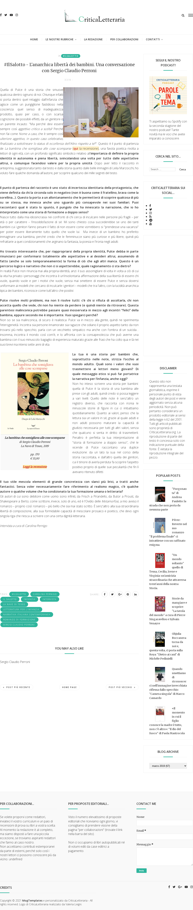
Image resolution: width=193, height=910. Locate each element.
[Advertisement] (168, 295)
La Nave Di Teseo (14, 604)
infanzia (29, 599)
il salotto (10, 599)
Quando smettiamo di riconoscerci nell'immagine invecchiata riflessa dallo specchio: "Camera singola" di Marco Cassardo (168, 683)
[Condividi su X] (112, 594)
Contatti (153, 39)
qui (76, 148)
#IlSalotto (70, 56)
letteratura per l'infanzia (21, 609)
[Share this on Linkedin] (135, 594)
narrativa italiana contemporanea (26, 614)
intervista (49, 599)
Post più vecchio (120, 687)
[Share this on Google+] (120, 594)
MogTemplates (32, 900)
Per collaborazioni (124, 39)
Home (34, 39)
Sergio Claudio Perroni (19, 624)
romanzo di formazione (19, 619)
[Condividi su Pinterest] (128, 594)
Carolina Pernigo (45, 594)
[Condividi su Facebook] (105, 594)
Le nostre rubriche (60, 39)
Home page (69, 687)
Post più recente (18, 687)
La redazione (93, 39)
